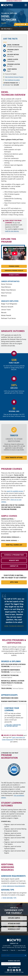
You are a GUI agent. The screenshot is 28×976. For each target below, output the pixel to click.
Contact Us (14, 566)
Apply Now (14, 582)
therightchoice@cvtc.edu (19, 945)
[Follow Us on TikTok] (17, 970)
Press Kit (13, 950)
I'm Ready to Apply (14, 275)
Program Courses (14, 266)
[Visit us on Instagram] (14, 970)
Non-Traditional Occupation (12, 80)
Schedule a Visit (14, 929)
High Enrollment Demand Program (14, 77)
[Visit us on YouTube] (11, 970)
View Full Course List (14, 545)
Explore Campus (14, 918)
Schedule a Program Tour (14, 555)
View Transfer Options (14, 457)
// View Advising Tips (8, 898)
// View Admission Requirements (13, 886)
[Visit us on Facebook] (8, 970)
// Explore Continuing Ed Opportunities (13, 725)
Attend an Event (14, 923)
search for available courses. (15, 491)
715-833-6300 (6, 945)
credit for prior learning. (12, 231)
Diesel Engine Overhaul (9, 540)
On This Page (6, 29)
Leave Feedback (22, 950)
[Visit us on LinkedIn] (20, 970)
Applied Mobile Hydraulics (10, 537)
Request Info (14, 560)
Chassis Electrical (7, 519)
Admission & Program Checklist (14, 270)
